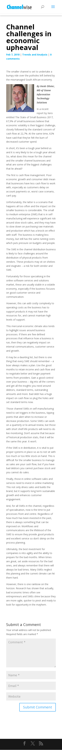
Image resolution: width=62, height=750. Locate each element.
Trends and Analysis (34, 54)
